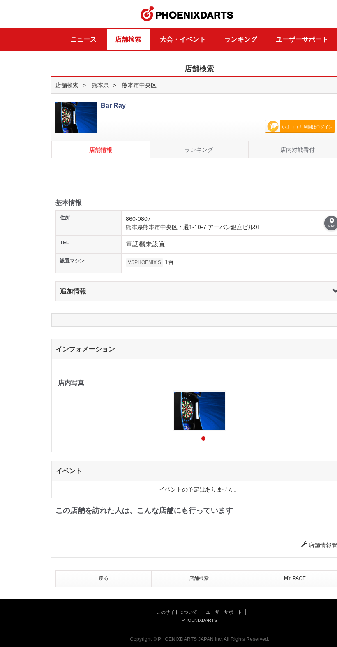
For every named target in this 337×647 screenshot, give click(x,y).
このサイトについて (177, 612)
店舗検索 (128, 39)
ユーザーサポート (302, 39)
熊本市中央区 (139, 85)
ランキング (240, 39)
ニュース (83, 39)
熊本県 (100, 85)
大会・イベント (183, 39)
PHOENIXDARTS (187, 14)
